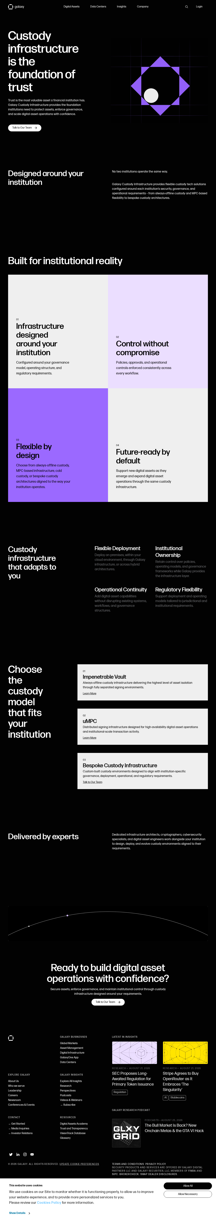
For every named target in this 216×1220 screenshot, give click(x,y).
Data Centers (98, 6)
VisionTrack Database (73, 1133)
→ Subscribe (67, 1105)
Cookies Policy (49, 1203)
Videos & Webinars (71, 1100)
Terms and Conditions (128, 1164)
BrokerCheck (129, 1174)
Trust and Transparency (74, 1128)
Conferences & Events (21, 1105)
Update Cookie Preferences (79, 1164)
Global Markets (69, 1043)
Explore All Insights (71, 1081)
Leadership (14, 1090)
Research (66, 1086)
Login (199, 6)
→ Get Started (16, 1123)
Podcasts (65, 1095)
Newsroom (14, 1100)
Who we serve (16, 1086)
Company (142, 6)
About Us (13, 1081)
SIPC (115, 1174)
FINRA (192, 1170)
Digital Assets (71, 6)
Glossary (65, 1138)
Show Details (17, 1213)
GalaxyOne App (69, 1057)
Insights (121, 6)
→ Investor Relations (20, 1133)
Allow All (188, 1186)
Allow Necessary (188, 1194)
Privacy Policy (155, 1164)
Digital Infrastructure (72, 1052)
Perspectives (68, 1090)
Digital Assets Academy (74, 1123)
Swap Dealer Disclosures (158, 1174)
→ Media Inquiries (18, 1128)
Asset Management (71, 1048)
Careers (13, 1095)
